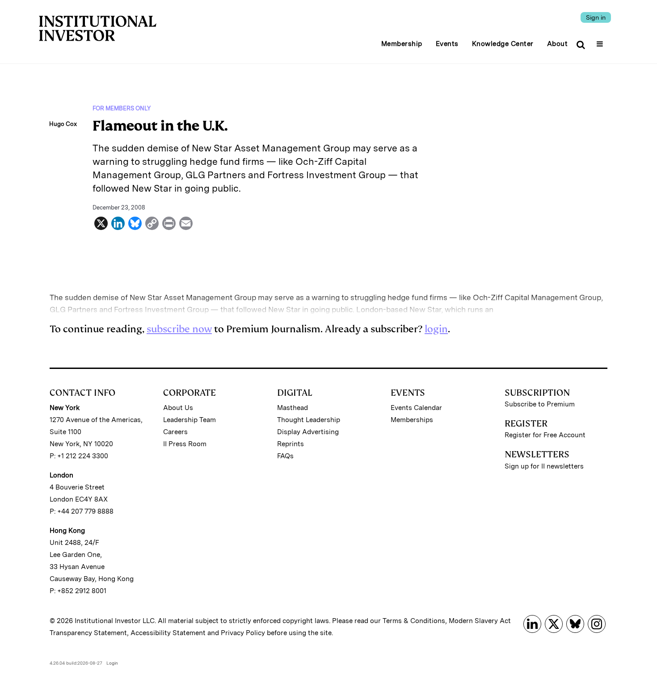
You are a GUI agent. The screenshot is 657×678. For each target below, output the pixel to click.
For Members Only (122, 108)
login (436, 328)
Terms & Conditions (414, 621)
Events (447, 44)
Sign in (596, 17)
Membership (401, 44)
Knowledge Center (503, 44)
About (557, 44)
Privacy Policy (243, 633)
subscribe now (179, 328)
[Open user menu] (601, 41)
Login (112, 662)
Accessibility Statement (168, 633)
